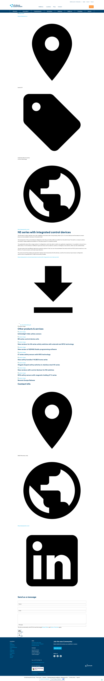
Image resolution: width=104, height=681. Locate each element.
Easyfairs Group (35, 645)
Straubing (80, 11)
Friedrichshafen (37, 11)
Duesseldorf (25, 11)
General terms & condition (53, 677)
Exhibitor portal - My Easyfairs (75, 1)
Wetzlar (11, 656)
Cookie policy (72, 677)
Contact (60, 6)
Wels (11, 654)
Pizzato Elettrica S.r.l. (23, 16)
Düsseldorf (12, 645)
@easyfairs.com (38, 662)
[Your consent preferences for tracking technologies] (102, 680)
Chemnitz (15, 11)
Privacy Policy (45, 627)
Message (20, 613)
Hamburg (60, 11)
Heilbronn (70, 11)
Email (19, 606)
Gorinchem (49, 11)
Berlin (11, 643)
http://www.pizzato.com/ (23, 229)
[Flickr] (58, 656)
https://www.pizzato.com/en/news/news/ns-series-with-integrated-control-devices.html (38, 257)
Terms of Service (54, 627)
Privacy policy (64, 677)
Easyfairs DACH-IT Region (38, 643)
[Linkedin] (54, 656)
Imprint (78, 677)
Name (19, 600)
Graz (11, 648)
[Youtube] (61, 656)
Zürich (11, 657)
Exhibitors (41, 6)
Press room (38, 677)
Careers (44, 677)
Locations (48, 6)
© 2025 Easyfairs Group (29, 677)
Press (54, 6)
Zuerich (89, 11)
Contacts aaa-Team (36, 642)
